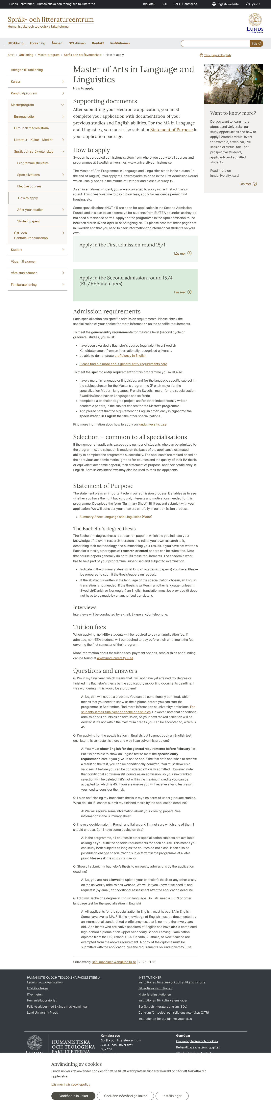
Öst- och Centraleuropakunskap (31, 235)
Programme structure (33, 163)
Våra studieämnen (24, 273)
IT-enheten (35, 994)
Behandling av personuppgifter (198, 1047)
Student (16, 250)
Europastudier (24, 116)
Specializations (28, 175)
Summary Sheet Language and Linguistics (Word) (116, 517)
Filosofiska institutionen (155, 988)
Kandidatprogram (24, 93)
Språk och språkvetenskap (82, 55)
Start (11, 55)
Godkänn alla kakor (73, 1096)
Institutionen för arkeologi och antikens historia (171, 982)
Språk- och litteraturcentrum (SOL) (162, 1006)
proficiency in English (130, 356)
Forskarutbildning (24, 285)
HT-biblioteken (37, 988)
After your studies (30, 210)
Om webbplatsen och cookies (197, 1041)
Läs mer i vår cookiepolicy (70, 1084)
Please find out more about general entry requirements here (123, 364)
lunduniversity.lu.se (152, 424)
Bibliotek (149, 4)
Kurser (15, 81)
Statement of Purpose (171, 129)
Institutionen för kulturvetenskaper (162, 1000)
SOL (164, 4)
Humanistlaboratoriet (42, 1000)
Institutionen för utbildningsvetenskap (165, 1019)
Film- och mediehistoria (31, 128)
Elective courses (29, 186)
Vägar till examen (23, 261)
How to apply (28, 198)
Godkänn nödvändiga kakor (125, 1096)
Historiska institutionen (154, 994)
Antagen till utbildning (27, 70)
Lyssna (255, 4)
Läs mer (180, 253)
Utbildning (26, 55)
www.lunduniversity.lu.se (115, 658)
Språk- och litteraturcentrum (51, 19)
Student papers (28, 221)
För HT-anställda (185, 4)
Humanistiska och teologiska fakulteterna (66, 4)
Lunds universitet (21, 4)
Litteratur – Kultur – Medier (33, 140)
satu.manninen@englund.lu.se (114, 962)
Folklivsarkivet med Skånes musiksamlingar (57, 1006)
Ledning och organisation (45, 982)
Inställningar (172, 1096)
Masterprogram (49, 55)
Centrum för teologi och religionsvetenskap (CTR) (173, 1012)
